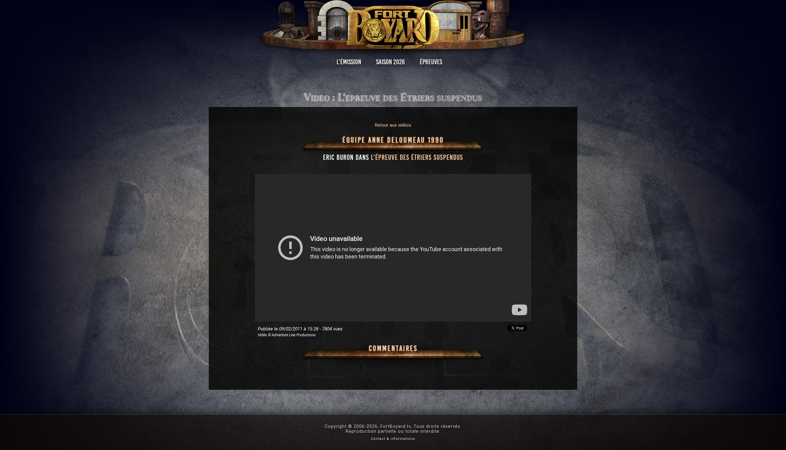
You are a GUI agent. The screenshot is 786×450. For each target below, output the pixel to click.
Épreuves (431, 62)
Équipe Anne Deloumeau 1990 (393, 140)
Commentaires (393, 348)
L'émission (349, 62)
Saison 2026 (390, 62)
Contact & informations (393, 439)
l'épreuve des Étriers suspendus (417, 157)
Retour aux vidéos (393, 125)
